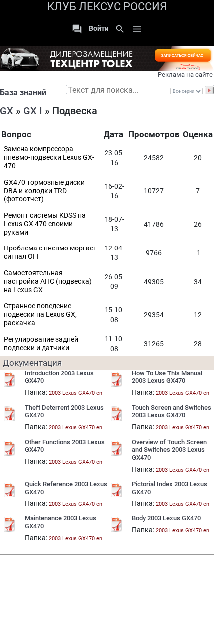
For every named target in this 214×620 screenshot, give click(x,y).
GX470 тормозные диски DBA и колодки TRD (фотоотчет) (44, 190)
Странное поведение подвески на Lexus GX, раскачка (40, 314)
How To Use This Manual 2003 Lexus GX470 (167, 377)
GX (6, 111)
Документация (32, 363)
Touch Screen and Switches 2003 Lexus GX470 (171, 411)
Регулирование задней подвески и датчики (41, 343)
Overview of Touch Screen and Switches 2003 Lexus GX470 (169, 449)
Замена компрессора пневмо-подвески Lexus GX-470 (49, 157)
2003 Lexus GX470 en (75, 393)
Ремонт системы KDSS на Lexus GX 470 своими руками (45, 223)
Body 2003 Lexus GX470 (166, 518)
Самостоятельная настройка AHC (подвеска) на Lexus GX (48, 281)
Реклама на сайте (185, 74)
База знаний (23, 92)
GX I (32, 111)
